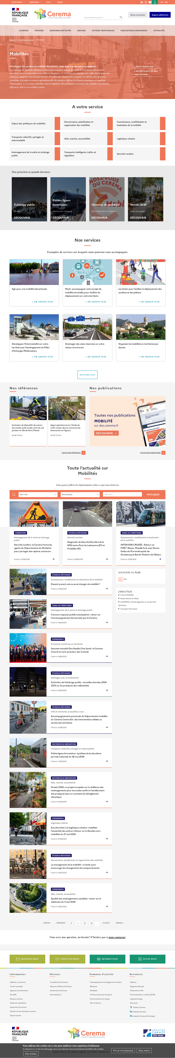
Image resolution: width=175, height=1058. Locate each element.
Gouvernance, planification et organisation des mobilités (78, 123)
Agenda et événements (19, 990)
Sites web (134, 1003)
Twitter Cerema (139, 1007)
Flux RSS (13, 994)
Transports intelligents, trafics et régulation (80, 154)
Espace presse (15, 1015)
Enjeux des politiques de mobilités (29, 123)
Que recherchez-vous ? (93, 17)
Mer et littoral (95, 1003)
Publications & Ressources (134, 30)
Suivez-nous (150, 959)
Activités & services (26, 40)
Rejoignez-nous (30, 959)
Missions (39, 30)
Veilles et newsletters (18, 1003)
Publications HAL (136, 990)
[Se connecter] (155, 2)
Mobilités (93, 990)
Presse (59, 2)
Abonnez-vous (110, 959)
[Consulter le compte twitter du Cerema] (146, 2)
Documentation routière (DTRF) (142, 994)
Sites (48, 2)
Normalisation (55, 994)
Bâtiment (93, 986)
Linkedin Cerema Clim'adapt (144, 1016)
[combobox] (38, 494)
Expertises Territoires (18, 1007)
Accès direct (17, 2)
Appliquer (153, 494)
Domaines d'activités (60, 30)
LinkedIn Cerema (139, 1011)
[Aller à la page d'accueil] (51, 11)
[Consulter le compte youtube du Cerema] (149, 2)
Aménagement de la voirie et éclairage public (30, 154)
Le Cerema (24, 30)
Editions (133, 982)
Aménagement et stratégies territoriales (105, 982)
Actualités (159, 30)
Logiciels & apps (136, 999)
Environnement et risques (100, 999)
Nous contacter (138, 14)
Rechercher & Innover (58, 990)
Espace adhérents (160, 14)
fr (162, 2)
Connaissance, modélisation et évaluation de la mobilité (132, 123)
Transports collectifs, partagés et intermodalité (28, 138)
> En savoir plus (44, 302)
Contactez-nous (69, 959)
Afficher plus (87, 375)
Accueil (12, 40)
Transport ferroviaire (128, 609)
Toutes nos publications (150, 453)
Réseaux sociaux (16, 999)
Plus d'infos (31, 1053)
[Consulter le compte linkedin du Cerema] (142, 2)
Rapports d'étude (137, 986)
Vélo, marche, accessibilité (77, 138)
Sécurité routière (125, 153)
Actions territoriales (103, 30)
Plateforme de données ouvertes (23, 1011)
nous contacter (117, 937)
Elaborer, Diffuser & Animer (61, 986)
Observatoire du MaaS (129, 598)
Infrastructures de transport (101, 994)
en (166, 2)
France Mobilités (127, 595)
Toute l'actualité (16, 986)
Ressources (34, 2)
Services (81, 30)
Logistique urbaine (126, 138)
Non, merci (144, 1050)
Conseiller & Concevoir (59, 982)
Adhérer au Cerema (18, 982)
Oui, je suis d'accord (123, 1050)
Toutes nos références (71, 453)
